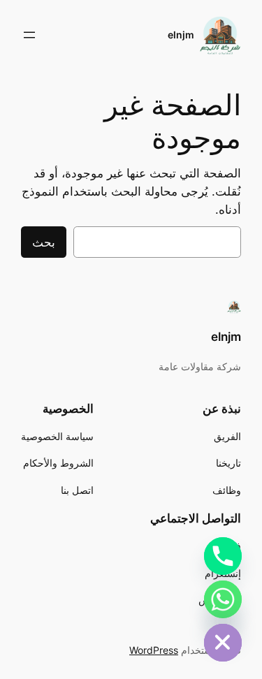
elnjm (181, 35)
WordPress (153, 650)
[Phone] (223, 556)
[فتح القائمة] (29, 35)
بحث (43, 242)
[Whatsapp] (223, 599)
